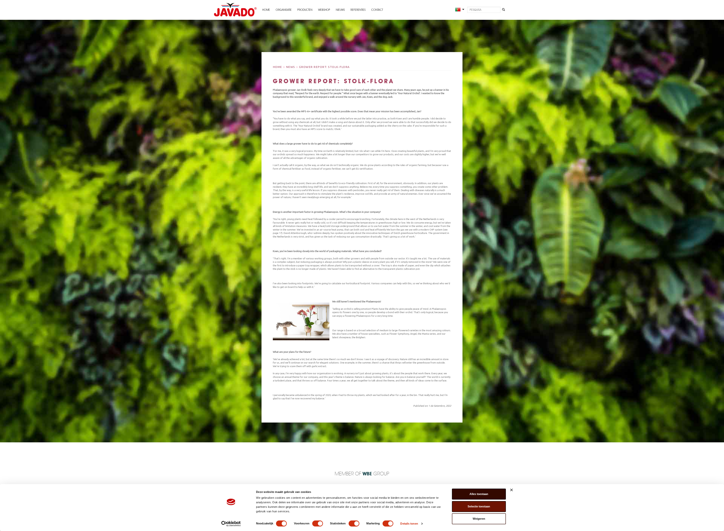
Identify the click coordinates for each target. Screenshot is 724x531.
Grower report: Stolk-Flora (324, 66)
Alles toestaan (478, 494)
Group (376, 474)
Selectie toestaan (479, 506)
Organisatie (284, 10)
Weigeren (479, 518)
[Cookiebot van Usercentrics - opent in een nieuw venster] (231, 523)
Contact (377, 10)
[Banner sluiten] (511, 490)
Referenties (358, 10)
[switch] (317, 523)
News (290, 66)
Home (266, 10)
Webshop (324, 10)
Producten (304, 10)
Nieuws (340, 10)
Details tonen (409, 523)
